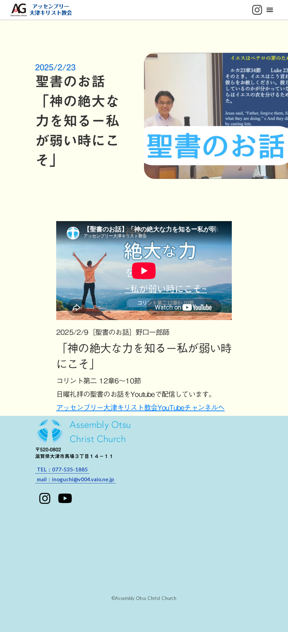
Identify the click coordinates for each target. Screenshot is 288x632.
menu (270, 10)
